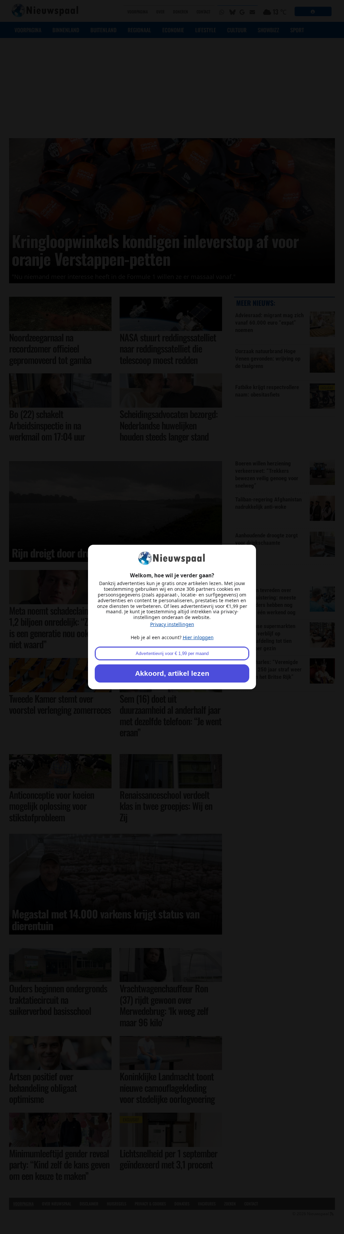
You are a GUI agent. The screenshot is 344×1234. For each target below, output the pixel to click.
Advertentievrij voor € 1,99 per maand (172, 653)
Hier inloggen (198, 637)
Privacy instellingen (172, 624)
